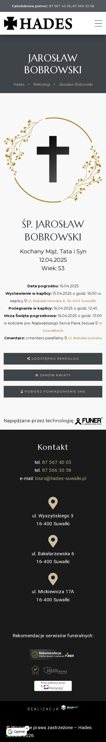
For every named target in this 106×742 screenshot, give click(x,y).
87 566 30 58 (83, 6)
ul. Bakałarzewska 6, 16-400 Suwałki (61, 300)
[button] (8, 719)
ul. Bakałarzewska (84, 338)
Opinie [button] (19, 731)
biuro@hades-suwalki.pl (60, 478)
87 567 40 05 (60, 6)
